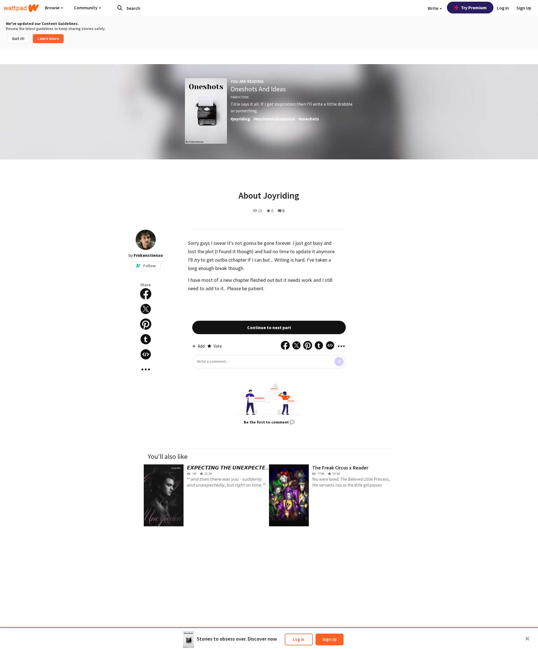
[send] (339, 361)
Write (433, 8)
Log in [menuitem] (503, 8)
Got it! (18, 38)
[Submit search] (120, 7)
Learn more (48, 38)
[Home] (21, 8)
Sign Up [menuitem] (523, 8)
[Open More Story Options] (145, 369)
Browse (52, 7)
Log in (298, 639)
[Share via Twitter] (145, 309)
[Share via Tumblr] (145, 339)
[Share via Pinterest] (145, 324)
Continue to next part (269, 327)
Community (86, 7)
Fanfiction (240, 97)
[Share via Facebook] (145, 293)
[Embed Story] (145, 354)
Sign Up (330, 639)
